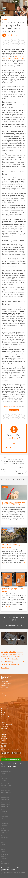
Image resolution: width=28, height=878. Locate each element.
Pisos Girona (3, 820)
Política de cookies (21, 867)
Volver (5, 19)
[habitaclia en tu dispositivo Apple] (6, 754)
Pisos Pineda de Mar (5, 840)
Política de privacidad (11, 867)
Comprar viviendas (4, 816)
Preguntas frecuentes (6, 683)
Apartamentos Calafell (5, 804)
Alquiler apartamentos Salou (6, 783)
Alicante (15, 766)
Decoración (19, 656)
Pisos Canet (3, 828)
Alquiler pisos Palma (5, 799)
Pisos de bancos (4, 718)
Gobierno (9, 658)
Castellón (9, 766)
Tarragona (15, 763)
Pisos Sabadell (3, 851)
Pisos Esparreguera (4, 818)
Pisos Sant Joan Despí (5, 854)
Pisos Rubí (3, 849)
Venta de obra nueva (5, 863)
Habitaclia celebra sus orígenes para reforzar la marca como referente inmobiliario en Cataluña (14, 590)
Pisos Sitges (3, 856)
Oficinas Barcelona (4, 823)
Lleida (21, 763)
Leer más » (23, 519)
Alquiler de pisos (4, 787)
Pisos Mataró (3, 846)
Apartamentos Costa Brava (6, 771)
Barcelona (3, 763)
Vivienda (5, 667)
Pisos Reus (3, 842)
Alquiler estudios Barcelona (6, 788)
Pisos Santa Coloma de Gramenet (7, 861)
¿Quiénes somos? (5, 681)
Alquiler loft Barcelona (5, 790)
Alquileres (12, 652)
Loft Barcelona (4, 778)
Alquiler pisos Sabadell (5, 802)
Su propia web (4, 738)
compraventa (10, 654)
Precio (13, 664)
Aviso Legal (3, 867)
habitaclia (12, 35)
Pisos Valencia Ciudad (5, 830)
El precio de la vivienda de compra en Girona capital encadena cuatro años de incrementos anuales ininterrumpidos (13, 504)
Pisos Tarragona (4, 858)
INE (23, 661)
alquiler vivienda (20, 651)
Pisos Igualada (3, 835)
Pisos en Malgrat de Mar (5, 769)
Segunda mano (4, 712)
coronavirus (14, 656)
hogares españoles (18, 661)
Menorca (9, 764)
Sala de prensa (4, 687)
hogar (12, 661)
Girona (9, 763)
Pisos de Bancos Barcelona (6, 785)
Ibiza (14, 764)
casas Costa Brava (4, 806)
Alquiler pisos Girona (5, 795)
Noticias (6, 406)
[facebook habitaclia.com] (5, 746)
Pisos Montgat (4, 847)
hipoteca (15, 659)
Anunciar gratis (4, 694)
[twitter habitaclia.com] (2, 746)
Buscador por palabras (6, 716)
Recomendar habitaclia (6, 703)
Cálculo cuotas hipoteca (6, 724)
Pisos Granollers (4, 832)
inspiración (5, 664)
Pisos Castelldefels (4, 814)
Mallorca (3, 764)
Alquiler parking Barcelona (6, 794)
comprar (3, 654)
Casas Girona (3, 809)
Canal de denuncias (10, 869)
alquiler (11, 410)
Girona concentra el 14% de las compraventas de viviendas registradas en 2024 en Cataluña (13, 546)
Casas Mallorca (4, 811)
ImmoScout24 (14, 872)
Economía (5, 487)
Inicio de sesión (4, 690)
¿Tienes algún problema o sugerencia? (11, 759)
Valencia (3, 766)
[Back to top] (25, 875)
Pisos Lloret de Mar (4, 837)
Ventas (18, 664)
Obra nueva (3, 710)
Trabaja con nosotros (5, 701)
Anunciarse (3, 736)
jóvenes (17, 410)
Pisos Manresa (3, 844)
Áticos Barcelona (4, 776)
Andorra (19, 764)
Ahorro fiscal (4, 728)
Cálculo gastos (4, 726)
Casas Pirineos (3, 773)
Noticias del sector (5, 685)
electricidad (4, 658)
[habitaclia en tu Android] (16, 754)
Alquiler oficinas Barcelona (6, 792)
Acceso (2, 740)
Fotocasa (3, 872)
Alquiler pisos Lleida (5, 797)
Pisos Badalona (4, 825)
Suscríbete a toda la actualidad (14, 625)
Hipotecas (5, 661)
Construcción (8, 656)
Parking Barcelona (4, 780)
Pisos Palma (3, 839)
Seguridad (3, 869)
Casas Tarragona (4, 813)
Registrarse (3, 692)
